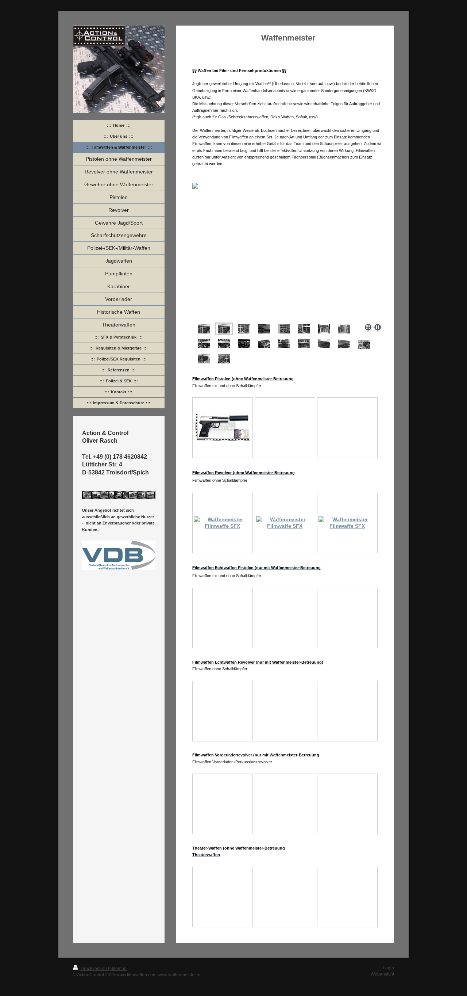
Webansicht (382, 974)
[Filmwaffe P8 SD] (222, 427)
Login (388, 967)
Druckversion (94, 968)
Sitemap (118, 968)
